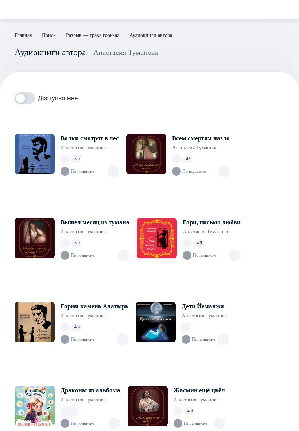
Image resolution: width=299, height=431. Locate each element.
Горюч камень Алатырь (94, 306)
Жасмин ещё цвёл (199, 390)
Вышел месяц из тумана (95, 222)
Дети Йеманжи (203, 306)
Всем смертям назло (201, 138)
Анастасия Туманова (83, 147)
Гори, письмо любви (212, 222)
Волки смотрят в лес (90, 138)
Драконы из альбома (90, 390)
